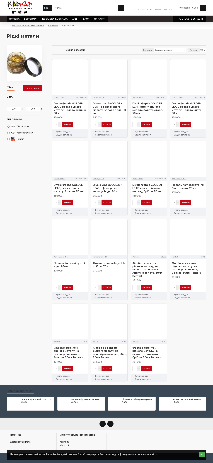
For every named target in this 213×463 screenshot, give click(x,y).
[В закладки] (80, 124)
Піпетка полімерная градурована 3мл (138, 399)
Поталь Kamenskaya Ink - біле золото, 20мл (188, 186)
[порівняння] (84, 124)
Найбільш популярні (20, 391)
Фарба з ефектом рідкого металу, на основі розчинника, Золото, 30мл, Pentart (68, 352)
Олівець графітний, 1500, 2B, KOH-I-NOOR (36, 399)
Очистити (33, 88)
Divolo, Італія (59, 97)
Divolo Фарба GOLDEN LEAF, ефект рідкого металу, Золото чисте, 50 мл (187, 108)
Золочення (53, 25)
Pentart (135, 257)
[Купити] (21, 405)
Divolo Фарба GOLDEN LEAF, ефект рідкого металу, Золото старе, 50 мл (147, 108)
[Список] (57, 50)
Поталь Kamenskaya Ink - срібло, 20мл (109, 265)
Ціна (10, 96)
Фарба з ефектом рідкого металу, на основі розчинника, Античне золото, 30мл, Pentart (147, 270)
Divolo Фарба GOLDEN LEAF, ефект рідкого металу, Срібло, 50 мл (147, 188)
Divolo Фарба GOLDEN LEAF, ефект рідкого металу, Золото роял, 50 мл (109, 108)
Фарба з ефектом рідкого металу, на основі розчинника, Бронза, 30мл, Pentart (186, 268)
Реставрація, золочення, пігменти (28, 25)
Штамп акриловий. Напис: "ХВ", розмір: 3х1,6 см (188, 399)
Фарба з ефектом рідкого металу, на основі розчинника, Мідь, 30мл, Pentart (110, 352)
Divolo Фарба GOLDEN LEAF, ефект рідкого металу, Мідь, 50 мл (108, 188)
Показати (194, 50)
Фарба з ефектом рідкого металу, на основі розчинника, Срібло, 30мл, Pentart (146, 352)
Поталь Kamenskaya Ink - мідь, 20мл (70, 265)
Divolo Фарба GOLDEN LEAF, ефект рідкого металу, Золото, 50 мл (69, 188)
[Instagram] (110, 424)
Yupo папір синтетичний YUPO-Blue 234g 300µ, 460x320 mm (87, 399)
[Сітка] (53, 50)
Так (202, 454)
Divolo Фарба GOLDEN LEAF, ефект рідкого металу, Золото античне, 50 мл (70, 108)
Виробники (14, 119)
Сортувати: (148, 50)
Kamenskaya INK (179, 179)
